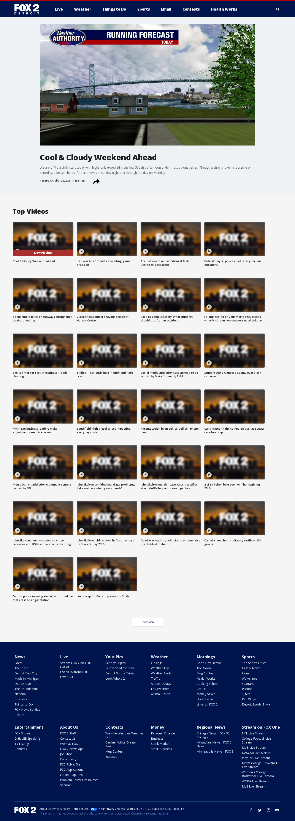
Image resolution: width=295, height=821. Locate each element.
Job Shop (66, 754)
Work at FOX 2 (70, 744)
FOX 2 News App (72, 749)
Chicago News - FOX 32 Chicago (213, 735)
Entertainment (28, 727)
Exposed (111, 757)
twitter (259, 810)
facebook (251, 810)
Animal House (160, 694)
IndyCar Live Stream (256, 758)
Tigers (246, 694)
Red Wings (249, 699)
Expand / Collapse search (278, 9)
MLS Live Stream (254, 786)
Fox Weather (160, 689)
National (20, 694)
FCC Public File (70, 764)
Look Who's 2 (115, 678)
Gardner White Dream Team (120, 744)
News (19, 656)
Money (157, 727)
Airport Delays (161, 684)
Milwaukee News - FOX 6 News (214, 744)
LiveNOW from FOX (74, 672)
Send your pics (115, 663)
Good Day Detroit (209, 663)
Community (68, 759)
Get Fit (201, 689)
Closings (157, 663)
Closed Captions (71, 775)
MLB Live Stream (254, 747)
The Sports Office (254, 663)
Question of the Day (119, 668)
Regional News (211, 727)
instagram (268, 810)
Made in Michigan (26, 678)
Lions (245, 673)
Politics (19, 715)
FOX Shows (22, 733)
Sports (248, 656)
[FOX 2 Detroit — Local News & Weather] (28, 9)
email (277, 810)
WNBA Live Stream (255, 781)
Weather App (160, 668)
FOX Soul (66, 677)
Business (20, 699)
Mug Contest (206, 673)
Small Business (161, 749)
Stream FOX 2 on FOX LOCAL (75, 665)
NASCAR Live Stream (256, 753)
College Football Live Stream (256, 740)
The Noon (204, 668)
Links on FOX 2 (207, 704)
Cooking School (207, 684)
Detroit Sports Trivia (119, 673)
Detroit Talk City (25, 673)
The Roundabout (26, 689)
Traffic (155, 678)
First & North (251, 668)
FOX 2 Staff (68, 733)
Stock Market (160, 744)
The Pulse (21, 668)
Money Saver (206, 694)
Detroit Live (22, 684)
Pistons (247, 689)
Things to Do (23, 704)
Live (64, 656)
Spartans (248, 684)
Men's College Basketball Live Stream (259, 765)
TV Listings (22, 744)
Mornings (206, 656)
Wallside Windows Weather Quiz (124, 735)
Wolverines (249, 678)
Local (18, 663)
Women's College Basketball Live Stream (258, 774)
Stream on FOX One (261, 727)
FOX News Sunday (27, 709)
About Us (69, 727)
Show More (148, 622)
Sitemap (65, 785)
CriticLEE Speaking (27, 738)
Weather (159, 656)
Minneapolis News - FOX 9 (215, 751)
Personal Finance (163, 733)
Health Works (206, 678)
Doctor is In (205, 699)
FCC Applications (71, 769)
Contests (20, 749)
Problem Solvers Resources (79, 780)
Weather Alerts (161, 673)
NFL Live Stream (253, 733)
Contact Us (68, 738)
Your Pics (114, 656)
